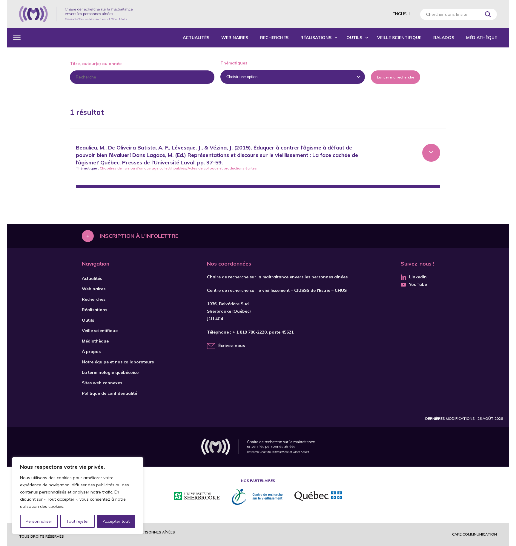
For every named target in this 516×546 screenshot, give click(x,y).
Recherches (274, 37)
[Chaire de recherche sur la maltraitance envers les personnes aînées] (76, 14)
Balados (443, 37)
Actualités (196, 37)
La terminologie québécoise (110, 372)
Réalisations (315, 37)
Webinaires (234, 37)
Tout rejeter (77, 521)
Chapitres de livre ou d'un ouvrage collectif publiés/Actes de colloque (159, 168)
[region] (77, 495)
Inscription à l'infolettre (139, 235)
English (401, 13)
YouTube (418, 284)
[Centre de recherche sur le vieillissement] (257, 497)
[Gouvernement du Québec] (318, 496)
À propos (91, 351)
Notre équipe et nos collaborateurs (118, 362)
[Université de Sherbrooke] (197, 497)
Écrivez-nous (231, 345)
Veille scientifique (399, 37)
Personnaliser (39, 521)
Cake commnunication (474, 534)
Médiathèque (481, 37)
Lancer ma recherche (395, 77)
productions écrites (240, 168)
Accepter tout (116, 521)
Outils (354, 37)
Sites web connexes (102, 382)
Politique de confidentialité (109, 393)
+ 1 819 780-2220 (249, 332)
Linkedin (418, 277)
